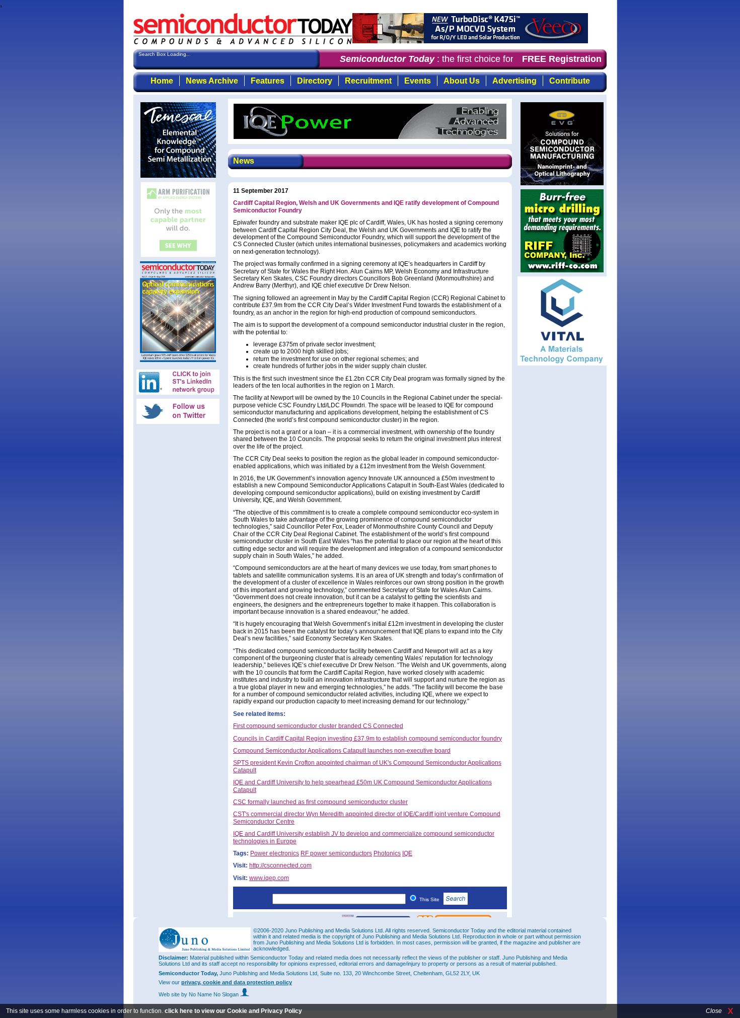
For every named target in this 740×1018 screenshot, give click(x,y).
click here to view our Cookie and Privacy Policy (233, 1010)
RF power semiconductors (336, 853)
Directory (314, 81)
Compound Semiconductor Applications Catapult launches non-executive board (342, 750)
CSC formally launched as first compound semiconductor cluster (320, 802)
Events (417, 81)
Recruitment (368, 81)
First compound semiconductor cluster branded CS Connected (318, 726)
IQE (407, 853)
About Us (461, 81)
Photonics (387, 853)
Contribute (569, 81)
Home (162, 81)
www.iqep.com (269, 878)
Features (267, 81)
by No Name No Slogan (210, 994)
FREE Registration (562, 59)
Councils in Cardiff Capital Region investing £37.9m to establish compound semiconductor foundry (367, 738)
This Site (430, 899)
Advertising (514, 81)
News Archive (212, 81)
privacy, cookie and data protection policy (236, 982)
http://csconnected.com (280, 865)
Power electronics (274, 853)
